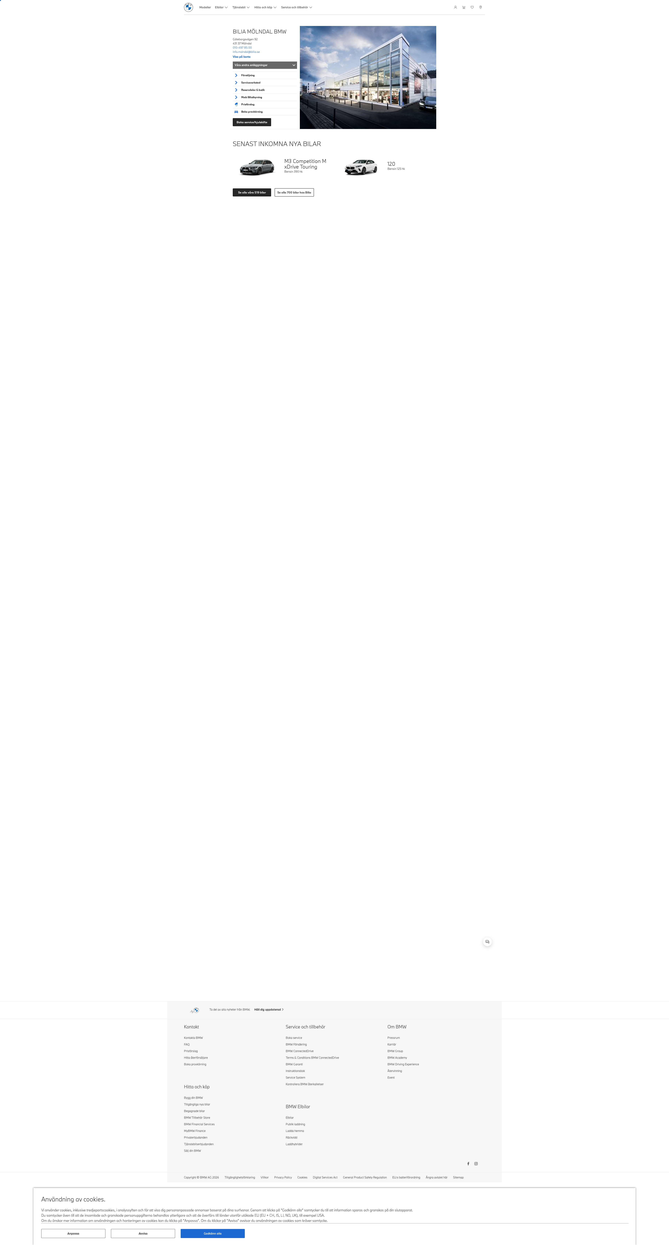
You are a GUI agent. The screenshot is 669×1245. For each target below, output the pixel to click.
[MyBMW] (456, 7)
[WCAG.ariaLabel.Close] (477, 922)
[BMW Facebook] (468, 1164)
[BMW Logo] (188, 7)
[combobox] (487, 941)
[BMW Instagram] (476, 1164)
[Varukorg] (464, 7)
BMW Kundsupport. (441, 937)
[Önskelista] (472, 7)
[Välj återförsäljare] (481, 7)
